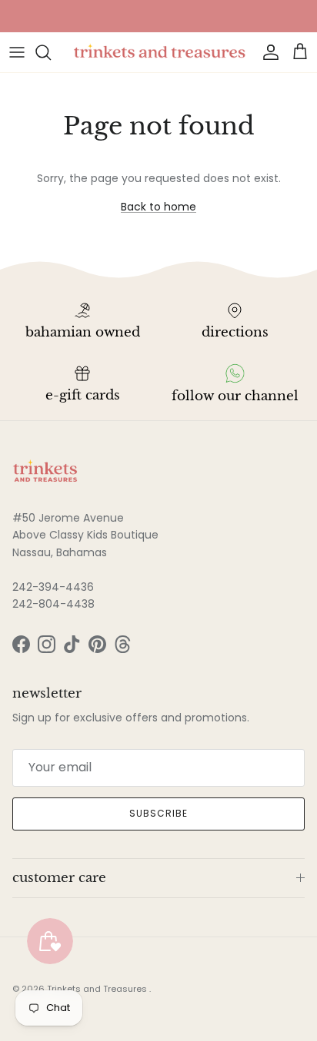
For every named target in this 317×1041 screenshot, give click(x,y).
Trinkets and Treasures (98, 989)
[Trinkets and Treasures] (158, 52)
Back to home (158, 206)
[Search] (51, 52)
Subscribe (158, 813)
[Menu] (17, 52)
